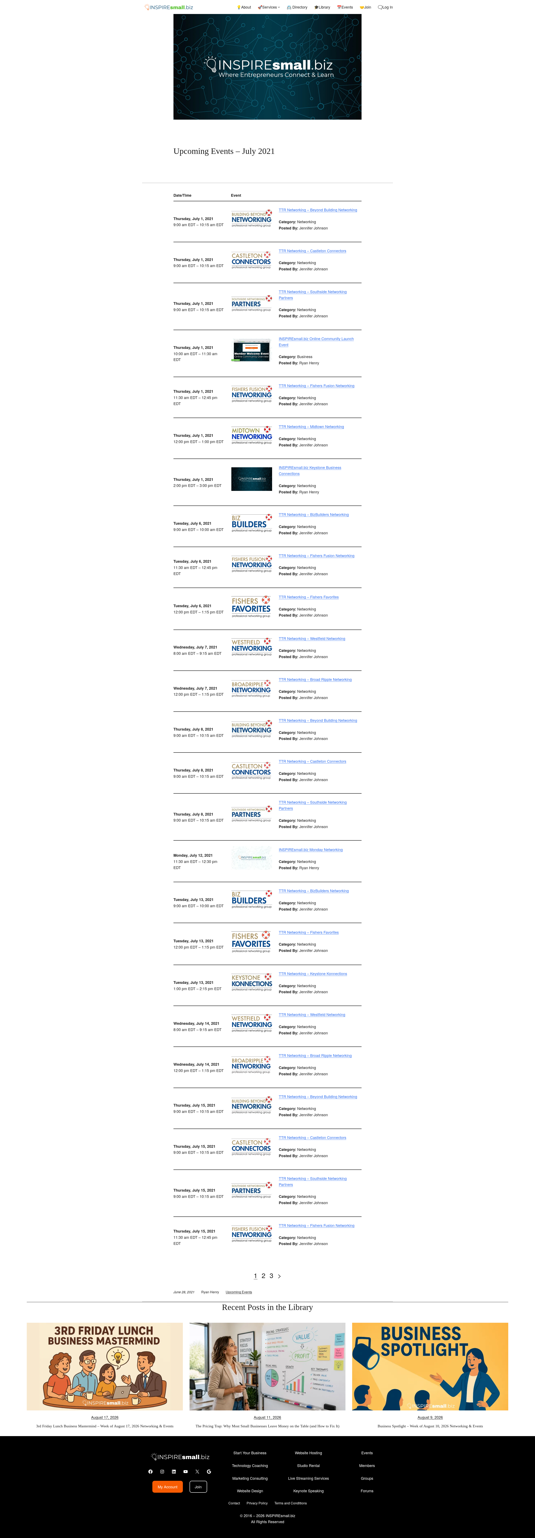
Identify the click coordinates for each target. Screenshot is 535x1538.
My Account (167, 1486)
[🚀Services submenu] (279, 7)
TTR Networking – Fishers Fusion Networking (316, 385)
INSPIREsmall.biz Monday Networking (311, 849)
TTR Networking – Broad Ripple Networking (315, 679)
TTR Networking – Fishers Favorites (309, 596)
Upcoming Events (239, 1292)
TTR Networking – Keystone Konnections (313, 973)
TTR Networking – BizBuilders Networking (314, 514)
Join (198, 1486)
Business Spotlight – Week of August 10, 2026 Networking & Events (430, 1426)
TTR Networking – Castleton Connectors (312, 250)
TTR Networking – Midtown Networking (311, 426)
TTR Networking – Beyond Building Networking (318, 209)
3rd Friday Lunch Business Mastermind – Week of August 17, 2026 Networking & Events (104, 1426)
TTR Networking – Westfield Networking (312, 638)
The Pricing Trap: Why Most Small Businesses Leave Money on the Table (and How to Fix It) (267, 1426)
